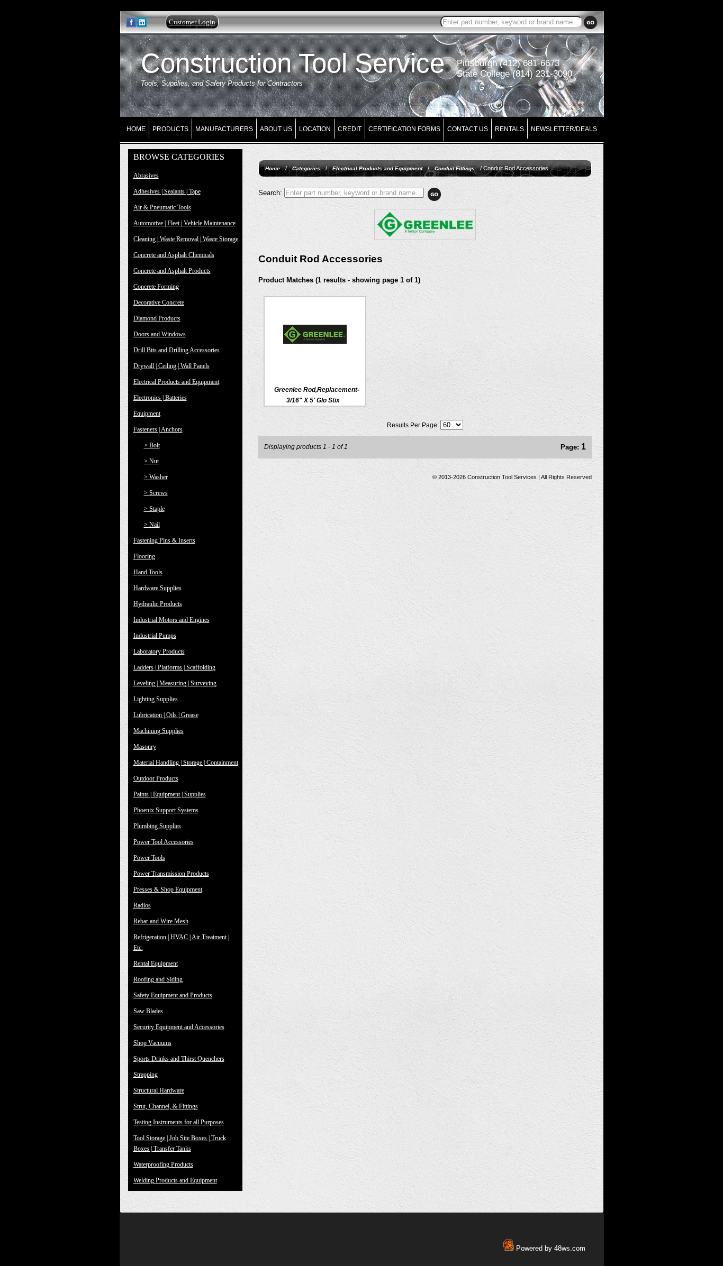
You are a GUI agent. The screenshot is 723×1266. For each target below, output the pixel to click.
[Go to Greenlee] (425, 238)
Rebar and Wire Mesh (160, 921)
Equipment (146, 413)
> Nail (152, 524)
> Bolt (152, 445)
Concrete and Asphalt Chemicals (173, 255)
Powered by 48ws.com (549, 1248)
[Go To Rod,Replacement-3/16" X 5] (314, 364)
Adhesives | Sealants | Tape (167, 191)
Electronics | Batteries (160, 397)
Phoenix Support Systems (165, 810)
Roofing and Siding (158, 979)
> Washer (156, 477)
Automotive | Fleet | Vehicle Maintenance (184, 223)
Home (272, 168)
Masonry (144, 746)
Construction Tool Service (293, 63)
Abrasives (146, 175)
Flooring (144, 556)
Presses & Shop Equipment (167, 889)
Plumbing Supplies (157, 826)
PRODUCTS (170, 129)
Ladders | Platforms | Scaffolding (174, 667)
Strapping (145, 1074)
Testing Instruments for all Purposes (178, 1122)
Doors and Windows (159, 334)
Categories (306, 168)
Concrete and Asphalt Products (172, 270)
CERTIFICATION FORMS (404, 129)
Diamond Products (156, 318)
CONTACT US (467, 129)
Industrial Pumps (154, 635)
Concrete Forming (156, 286)
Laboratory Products (159, 651)
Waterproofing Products (163, 1164)
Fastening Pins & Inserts (164, 540)
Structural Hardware (158, 1090)
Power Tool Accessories (163, 842)
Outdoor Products (155, 778)
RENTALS (509, 129)
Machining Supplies (158, 731)
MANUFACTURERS (224, 129)
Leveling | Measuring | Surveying (174, 683)
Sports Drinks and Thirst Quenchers (178, 1058)
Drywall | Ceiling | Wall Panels (171, 366)
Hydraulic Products (157, 604)
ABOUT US (276, 129)
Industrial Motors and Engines (171, 619)
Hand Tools (147, 572)
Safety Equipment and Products (172, 995)
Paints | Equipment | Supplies (169, 794)
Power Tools (149, 857)
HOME (136, 129)
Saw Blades (148, 1011)
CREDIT (350, 129)
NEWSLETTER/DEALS (564, 129)
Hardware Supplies (157, 588)
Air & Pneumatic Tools (162, 207)
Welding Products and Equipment (175, 1180)
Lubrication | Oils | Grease (165, 715)
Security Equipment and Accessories (178, 1027)
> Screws (156, 493)
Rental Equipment (155, 963)
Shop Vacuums (152, 1043)
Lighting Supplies (155, 699)
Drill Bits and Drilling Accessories (176, 350)
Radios (142, 905)
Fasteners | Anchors (158, 429)
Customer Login (192, 22)
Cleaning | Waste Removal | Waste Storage (185, 239)
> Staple (154, 508)
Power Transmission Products (171, 873)
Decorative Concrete (158, 302)
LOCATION (315, 129)
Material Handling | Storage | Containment (185, 762)
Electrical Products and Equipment (176, 382)
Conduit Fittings (455, 168)
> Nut (151, 461)
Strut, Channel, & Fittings (165, 1106)
